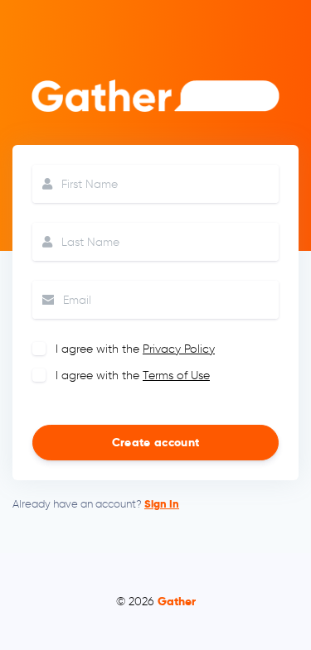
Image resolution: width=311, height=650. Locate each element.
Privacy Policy (179, 349)
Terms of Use (176, 375)
